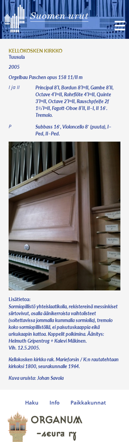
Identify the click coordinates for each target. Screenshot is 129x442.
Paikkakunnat (88, 402)
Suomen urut (59, 15)
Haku (32, 402)
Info (55, 402)
